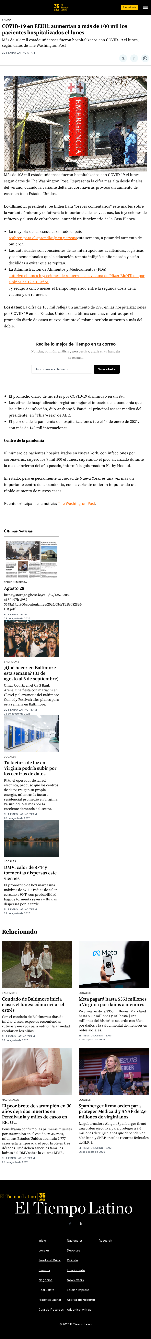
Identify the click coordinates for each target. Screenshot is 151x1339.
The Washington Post (76, 503)
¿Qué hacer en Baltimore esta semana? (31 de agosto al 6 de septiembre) (31, 673)
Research (105, 1240)
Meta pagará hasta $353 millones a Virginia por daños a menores (113, 1002)
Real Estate (47, 1289)
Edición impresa (78, 1289)
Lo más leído (76, 1270)
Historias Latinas (50, 1299)
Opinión (72, 1260)
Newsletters (75, 1280)
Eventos (44, 1270)
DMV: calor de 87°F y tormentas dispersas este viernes (30, 872)
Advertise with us (79, 1309)
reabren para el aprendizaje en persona (43, 237)
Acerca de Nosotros (81, 1299)
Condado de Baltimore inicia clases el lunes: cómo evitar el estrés (33, 1004)
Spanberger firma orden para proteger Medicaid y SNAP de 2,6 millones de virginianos (112, 1111)
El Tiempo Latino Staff (19, 52)
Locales (10, 756)
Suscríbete (129, 7)
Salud (6, 19)
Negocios (45, 1280)
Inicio (42, 1240)
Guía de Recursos (51, 1309)
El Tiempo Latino (16, 614)
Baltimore (11, 661)
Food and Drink (50, 1260)
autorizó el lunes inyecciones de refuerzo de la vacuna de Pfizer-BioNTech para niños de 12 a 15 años (77, 279)
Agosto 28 (14, 588)
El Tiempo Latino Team (20, 709)
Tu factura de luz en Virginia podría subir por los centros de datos (30, 768)
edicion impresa (15, 582)
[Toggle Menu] (145, 7)
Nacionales (10, 1099)
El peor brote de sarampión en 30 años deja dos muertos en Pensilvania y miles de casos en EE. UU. (36, 1114)
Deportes (73, 1250)
